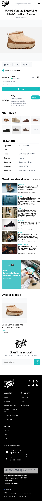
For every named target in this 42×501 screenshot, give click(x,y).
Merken (6, 397)
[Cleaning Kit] (21, 274)
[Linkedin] (37, 385)
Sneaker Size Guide (11, 415)
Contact (6, 431)
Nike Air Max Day (10, 405)
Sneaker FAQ (8, 419)
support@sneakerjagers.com (17, 475)
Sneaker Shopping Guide (10, 410)
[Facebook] (33, 381)
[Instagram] (29, 381)
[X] (37, 381)
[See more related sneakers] (35, 129)
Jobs (23, 401)
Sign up (37, 362)
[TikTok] (33, 385)
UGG (20, 150)
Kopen (28, 89)
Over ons (24, 397)
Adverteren (25, 405)
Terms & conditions (9, 496)
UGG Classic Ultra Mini (27, 154)
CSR (5, 438)
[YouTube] (29, 385)
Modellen (7, 401)
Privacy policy (21, 496)
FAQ (5, 435)
